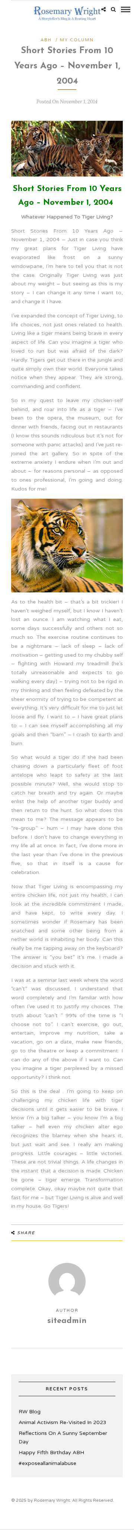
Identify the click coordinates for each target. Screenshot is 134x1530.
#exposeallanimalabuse (47, 1463)
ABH (46, 40)
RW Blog (30, 1411)
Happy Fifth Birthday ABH (51, 1452)
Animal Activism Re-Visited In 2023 (62, 1422)
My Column (77, 40)
